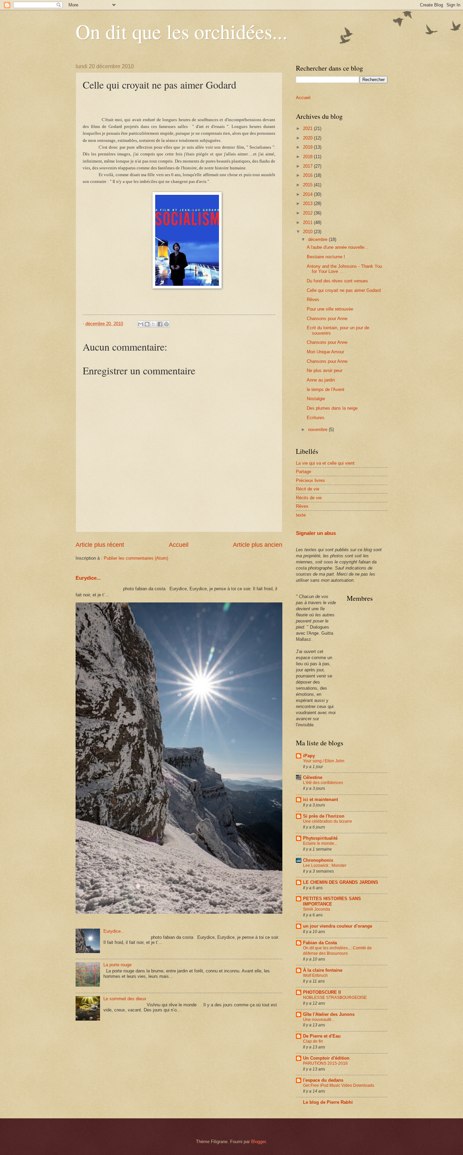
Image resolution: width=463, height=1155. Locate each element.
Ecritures (315, 417)
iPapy (309, 755)
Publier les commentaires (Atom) (136, 558)
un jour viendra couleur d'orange (337, 926)
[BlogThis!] (147, 324)
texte (301, 515)
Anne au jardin (321, 380)
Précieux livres (310, 480)
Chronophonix (318, 860)
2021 (308, 128)
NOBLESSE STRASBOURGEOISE (335, 997)
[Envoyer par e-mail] (140, 324)
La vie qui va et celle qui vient (325, 463)
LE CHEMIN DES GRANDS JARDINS (340, 882)
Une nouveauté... (319, 1019)
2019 (308, 147)
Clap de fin (313, 1041)
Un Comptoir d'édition (326, 1058)
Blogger (258, 1141)
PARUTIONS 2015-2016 (325, 1063)
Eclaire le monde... (320, 843)
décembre (318, 239)
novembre (318, 429)
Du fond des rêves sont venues (337, 280)
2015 (308, 184)
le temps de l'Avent (325, 389)
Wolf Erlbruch (315, 975)
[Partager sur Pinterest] (166, 324)
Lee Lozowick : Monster (324, 865)
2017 (308, 166)
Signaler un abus (316, 533)
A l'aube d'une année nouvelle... (337, 247)
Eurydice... (88, 578)
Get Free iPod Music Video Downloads (338, 1085)
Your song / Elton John (323, 761)
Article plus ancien (257, 544)
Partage (303, 471)
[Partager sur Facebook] (160, 324)
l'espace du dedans (323, 1080)
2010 (308, 231)
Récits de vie (309, 497)
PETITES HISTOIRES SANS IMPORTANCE (332, 901)
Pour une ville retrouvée (330, 309)
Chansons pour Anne (327, 318)
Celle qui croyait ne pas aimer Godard (344, 290)
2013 (308, 203)
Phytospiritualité (320, 838)
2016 (308, 175)
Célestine (312, 777)
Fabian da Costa (320, 942)
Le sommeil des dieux (124, 998)
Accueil (178, 544)
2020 (308, 138)
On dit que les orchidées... (181, 31)
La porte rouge (117, 964)
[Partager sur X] (153, 324)
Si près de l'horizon (323, 816)
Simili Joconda (316, 909)
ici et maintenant (320, 799)
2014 (308, 194)
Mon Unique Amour (325, 351)
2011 (308, 222)
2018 (308, 156)
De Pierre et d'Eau (322, 1036)
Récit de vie (307, 488)
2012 (308, 213)
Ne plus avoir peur (324, 370)
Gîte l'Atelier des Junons (329, 1014)
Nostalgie (316, 398)
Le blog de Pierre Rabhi (328, 1102)
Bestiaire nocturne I (326, 256)
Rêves (313, 299)
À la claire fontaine (322, 970)
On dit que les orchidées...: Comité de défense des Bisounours (337, 951)
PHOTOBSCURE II (322, 992)
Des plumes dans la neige (332, 408)
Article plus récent (100, 544)
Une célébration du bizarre (327, 821)
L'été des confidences (323, 782)
